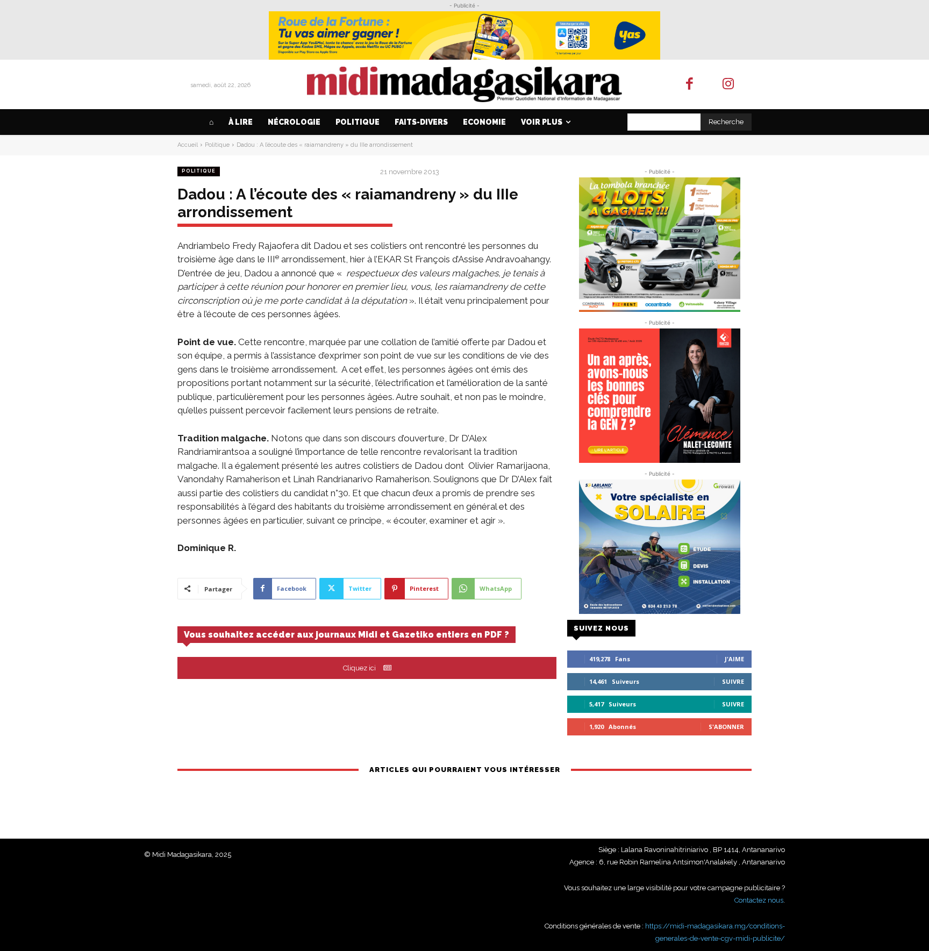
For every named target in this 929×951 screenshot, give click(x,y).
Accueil (187, 144)
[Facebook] (689, 85)
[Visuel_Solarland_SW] (659, 547)
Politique (217, 144)
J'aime (734, 659)
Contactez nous (758, 900)
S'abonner (726, 727)
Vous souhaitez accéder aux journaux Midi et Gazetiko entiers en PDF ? (346, 635)
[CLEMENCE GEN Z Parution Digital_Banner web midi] (659, 395)
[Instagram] (729, 85)
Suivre (733, 681)
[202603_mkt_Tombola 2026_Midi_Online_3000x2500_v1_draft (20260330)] (659, 244)
